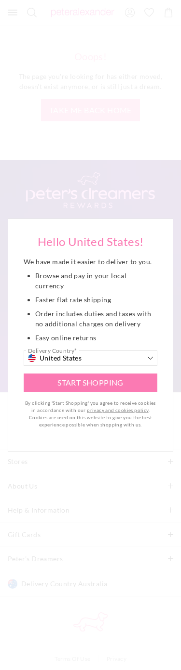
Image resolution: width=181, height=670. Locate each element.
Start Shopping (90, 382)
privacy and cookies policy (117, 410)
